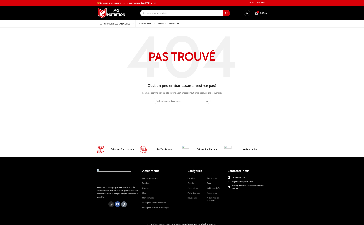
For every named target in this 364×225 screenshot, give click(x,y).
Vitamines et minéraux (213, 199)
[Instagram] (111, 204)
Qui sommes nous (150, 178)
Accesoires (212, 193)
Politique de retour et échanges (155, 207)
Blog (144, 193)
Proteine (191, 178)
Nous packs (192, 198)
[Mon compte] (247, 13)
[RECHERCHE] (226, 13)
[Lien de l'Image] (114, 175)
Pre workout (212, 178)
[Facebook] (117, 204)
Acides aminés (213, 188)
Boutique (146, 183)
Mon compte (148, 198)
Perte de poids (194, 193)
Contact (145, 188)
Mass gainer (193, 188)
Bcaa (209, 183)
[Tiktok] (124, 204)
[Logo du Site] (111, 13)
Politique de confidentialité (154, 202)
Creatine (191, 183)
